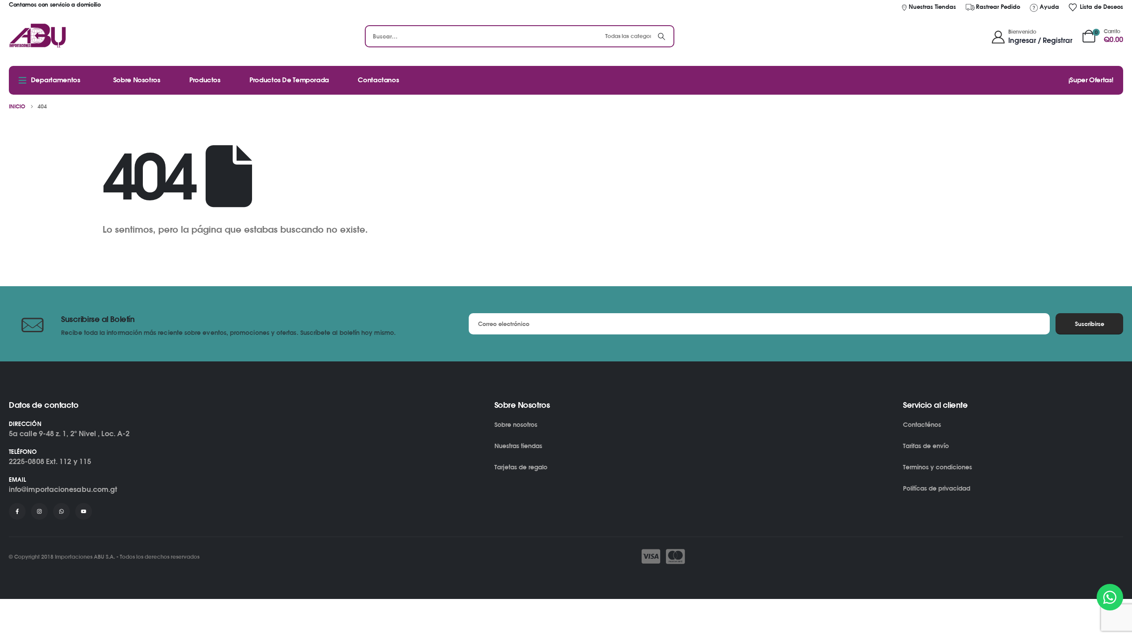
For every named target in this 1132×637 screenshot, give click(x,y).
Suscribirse (1089, 323)
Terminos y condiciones (937, 467)
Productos (205, 80)
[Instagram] (39, 511)
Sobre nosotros (515, 424)
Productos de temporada (289, 80)
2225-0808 (26, 461)
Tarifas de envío (926, 445)
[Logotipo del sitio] (38, 36)
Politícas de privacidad (936, 488)
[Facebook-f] (17, 511)
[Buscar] (661, 36)
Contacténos (922, 424)
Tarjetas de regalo (520, 467)
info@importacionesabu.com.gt (63, 489)
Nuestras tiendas (518, 445)
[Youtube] (83, 511)
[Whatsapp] (61, 511)
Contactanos (378, 80)
